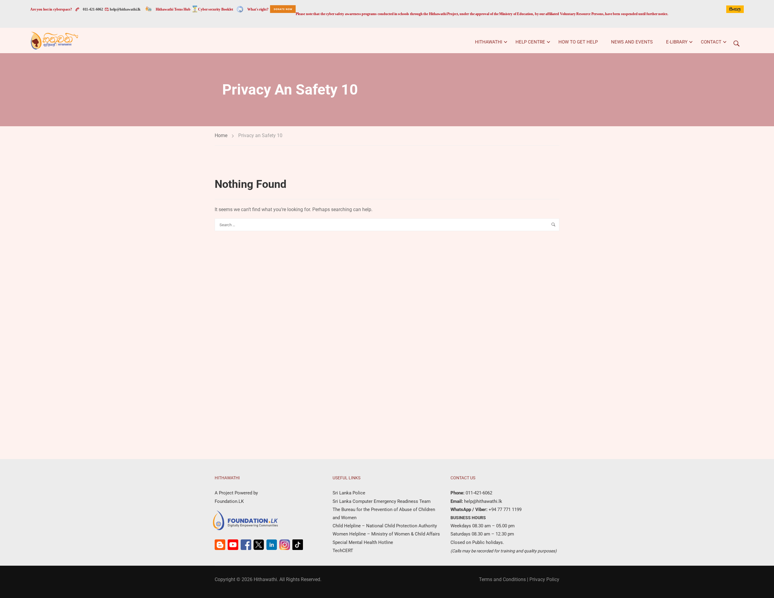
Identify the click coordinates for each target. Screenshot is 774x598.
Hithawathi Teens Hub (173, 9)
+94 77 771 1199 (504, 509)
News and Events (632, 42)
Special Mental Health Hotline (363, 542)
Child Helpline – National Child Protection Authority (385, 526)
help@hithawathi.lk (125, 9)
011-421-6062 (93, 9)
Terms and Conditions (502, 579)
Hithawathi (488, 42)
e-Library (677, 42)
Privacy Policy (544, 579)
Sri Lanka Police (349, 493)
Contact (711, 42)
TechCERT (343, 550)
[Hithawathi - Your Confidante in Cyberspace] (54, 40)
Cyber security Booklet (215, 9)
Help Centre (530, 42)
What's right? (257, 9)
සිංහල (735, 9)
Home (221, 135)
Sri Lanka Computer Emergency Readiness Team (382, 501)
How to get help (578, 42)
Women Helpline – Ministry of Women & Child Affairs (386, 534)
